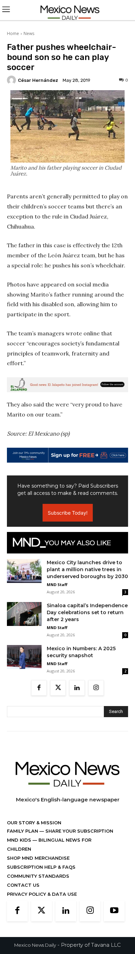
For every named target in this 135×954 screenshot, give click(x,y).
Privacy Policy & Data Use (42, 894)
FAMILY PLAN (23, 831)
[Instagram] (96, 688)
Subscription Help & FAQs (41, 867)
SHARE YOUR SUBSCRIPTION (78, 831)
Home (13, 33)
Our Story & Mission (34, 822)
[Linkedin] (77, 688)
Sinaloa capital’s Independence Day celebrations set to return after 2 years (87, 612)
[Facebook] (39, 688)
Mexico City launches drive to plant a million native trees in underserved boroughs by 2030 (87, 569)
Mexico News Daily (35, 945)
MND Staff (57, 584)
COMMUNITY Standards (38, 876)
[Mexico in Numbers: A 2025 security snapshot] (24, 657)
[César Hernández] (12, 80)
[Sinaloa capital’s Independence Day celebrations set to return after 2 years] (24, 614)
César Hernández (38, 80)
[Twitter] (58, 688)
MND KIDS (20, 840)
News (29, 33)
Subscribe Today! (68, 513)
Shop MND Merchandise (38, 858)
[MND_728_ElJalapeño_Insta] (67, 384)
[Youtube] (114, 911)
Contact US (23, 885)
